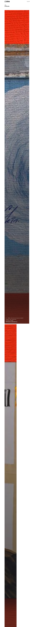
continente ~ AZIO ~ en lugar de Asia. (11, 319)
